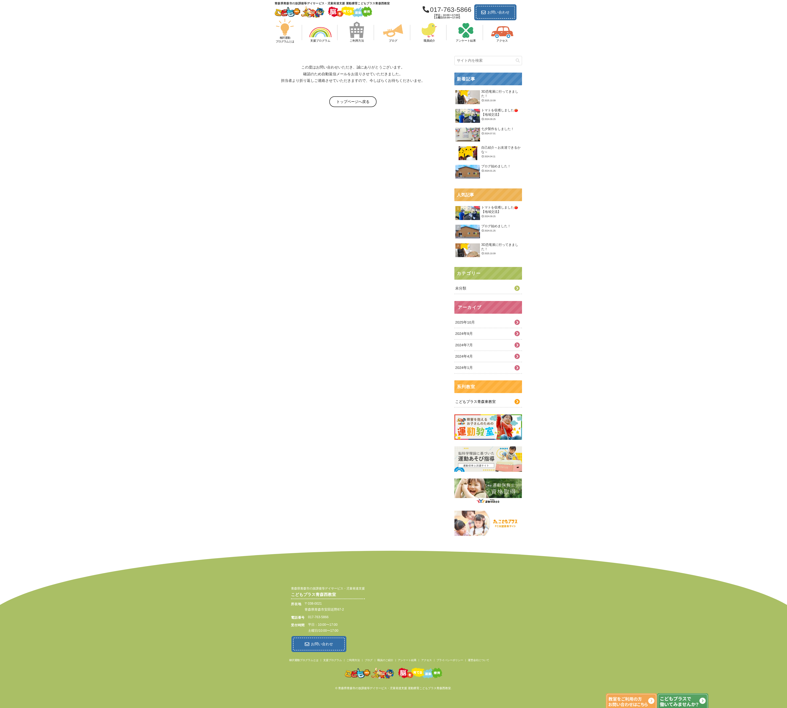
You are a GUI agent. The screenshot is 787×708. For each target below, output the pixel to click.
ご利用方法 (353, 660)
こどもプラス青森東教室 (475, 402)
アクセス (426, 660)
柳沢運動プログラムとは (303, 660)
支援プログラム (332, 660)
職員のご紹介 (385, 660)
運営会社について (478, 660)
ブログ (369, 660)
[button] (517, 60)
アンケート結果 (407, 660)
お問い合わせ (498, 12)
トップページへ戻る (353, 102)
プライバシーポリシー (450, 660)
